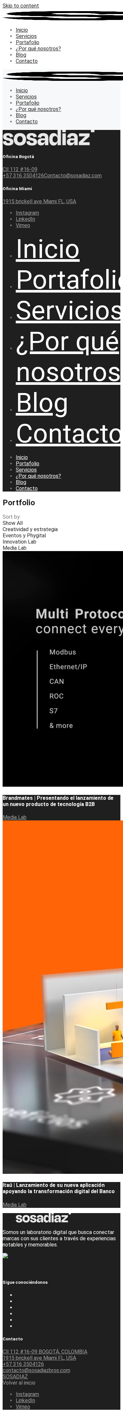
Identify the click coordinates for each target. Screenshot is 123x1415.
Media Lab (15, 817)
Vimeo (23, 225)
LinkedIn (25, 219)
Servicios (26, 1307)
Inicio (22, 1295)
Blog (21, 1320)
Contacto (27, 1326)
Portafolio (27, 1301)
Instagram (27, 213)
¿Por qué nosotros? (38, 1314)
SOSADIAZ (15, 1376)
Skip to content (21, 6)
